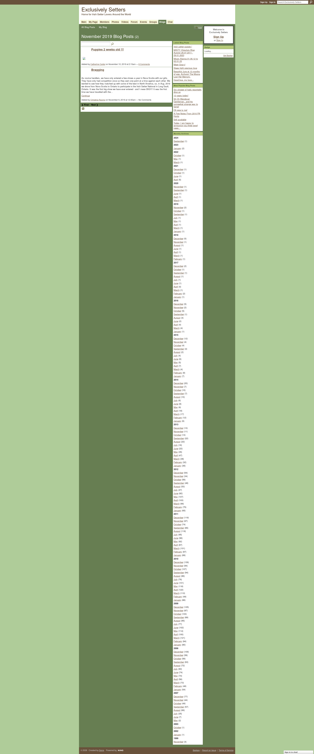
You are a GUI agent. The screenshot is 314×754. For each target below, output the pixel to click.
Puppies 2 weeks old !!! (107, 49)
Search (311, 2)
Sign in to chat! (291, 752)
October (177, 155)
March (177, 162)
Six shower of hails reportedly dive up (188, 91)
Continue (85, 95)
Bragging (97, 70)
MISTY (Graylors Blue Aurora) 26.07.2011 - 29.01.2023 (184, 52)
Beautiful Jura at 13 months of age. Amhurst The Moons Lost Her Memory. (187, 74)
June (176, 176)
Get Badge (228, 55)
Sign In (272, 2)
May (176, 158)
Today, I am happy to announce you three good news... (186, 125)
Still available (180, 119)
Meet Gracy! (179, 64)
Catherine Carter (97, 64)
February (178, 258)
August (177, 245)
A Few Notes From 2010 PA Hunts (187, 115)
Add (200, 27)
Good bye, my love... (184, 79)
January (177, 148)
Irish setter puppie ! (183, 46)
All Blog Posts (88, 27)
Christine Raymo (97, 99)
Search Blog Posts (112, 44)
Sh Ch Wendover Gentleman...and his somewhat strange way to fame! (186, 102)
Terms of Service (226, 750)
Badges (196, 750)
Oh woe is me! (180, 110)
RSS (83, 108)
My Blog (103, 27)
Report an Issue (209, 750)
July (176, 217)
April (176, 179)
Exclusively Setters (103, 9)
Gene (101, 750)
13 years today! (181, 95)
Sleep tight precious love (185, 68)
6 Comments (144, 64)
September (179, 141)
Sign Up (263, 2)
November (178, 186)
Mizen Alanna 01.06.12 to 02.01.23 (186, 60)
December (178, 169)
